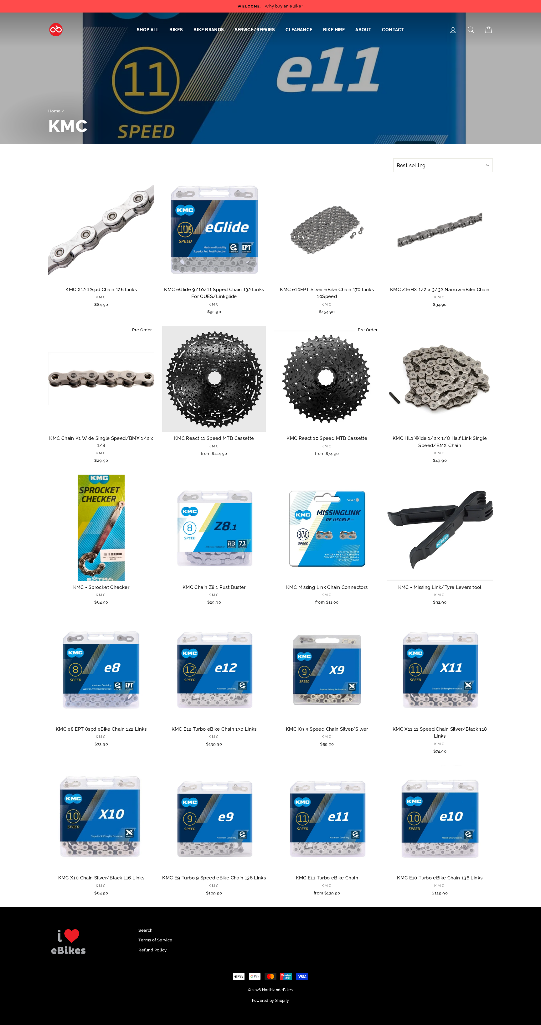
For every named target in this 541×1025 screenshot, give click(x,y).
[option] (270, 6)
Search (145, 930)
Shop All (148, 29)
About (363, 29)
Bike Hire (334, 29)
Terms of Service (155, 940)
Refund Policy (152, 950)
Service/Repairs (255, 29)
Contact (393, 29)
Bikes (176, 29)
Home (54, 111)
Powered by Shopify (270, 1000)
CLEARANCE (299, 29)
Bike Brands (208, 29)
